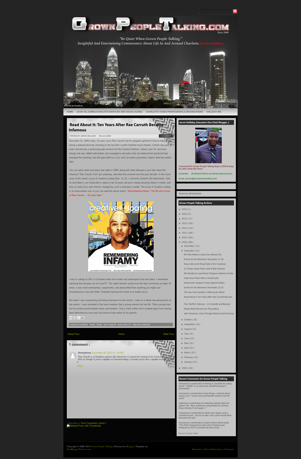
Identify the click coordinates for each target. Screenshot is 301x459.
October (188, 319)
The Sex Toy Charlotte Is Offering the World (204, 292)
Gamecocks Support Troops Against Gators (204, 283)
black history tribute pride (217, 423)
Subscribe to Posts (201, 449)
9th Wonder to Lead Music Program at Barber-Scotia (208, 273)
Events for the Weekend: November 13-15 (203, 287)
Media (100, 324)
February (188, 357)
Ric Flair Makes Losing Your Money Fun (203, 254)
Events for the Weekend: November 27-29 (203, 259)
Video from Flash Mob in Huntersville (201, 278)
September (189, 324)
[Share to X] (78, 318)
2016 (184, 209)
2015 (184, 214)
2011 (184, 233)
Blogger (130, 446)
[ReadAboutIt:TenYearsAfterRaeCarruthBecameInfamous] (116, 127)
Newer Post (73, 334)
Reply (80, 366)
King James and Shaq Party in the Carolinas (205, 264)
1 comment (166, 136)
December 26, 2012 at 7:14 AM (108, 352)
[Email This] (70, 318)
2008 (184, 368)
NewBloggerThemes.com (79, 449)
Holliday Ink (214, 112)
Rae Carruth (110, 324)
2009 (184, 242)
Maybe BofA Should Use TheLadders (201, 309)
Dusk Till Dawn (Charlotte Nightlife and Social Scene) (109, 112)
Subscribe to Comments (222, 449)
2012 (184, 228)
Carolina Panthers (79, 324)
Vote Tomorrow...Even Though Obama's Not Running (209, 313)
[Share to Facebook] (82, 318)
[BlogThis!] (74, 318)
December (189, 246)
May (186, 343)
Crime (93, 324)
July (186, 334)
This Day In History (141, 324)
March (187, 352)
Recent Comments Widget (188, 433)
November (189, 251)
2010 (184, 237)
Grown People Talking (102, 446)
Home (70, 112)
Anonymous (184, 383)
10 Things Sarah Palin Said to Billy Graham (204, 269)
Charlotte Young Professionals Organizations (174, 112)
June (187, 338)
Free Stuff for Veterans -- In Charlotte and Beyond (207, 304)
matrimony (184, 403)
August (187, 329)
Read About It (124, 324)
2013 (184, 223)
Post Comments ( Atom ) (93, 423)
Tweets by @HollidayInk (190, 193)
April (186, 348)
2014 (184, 218)
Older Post (168, 334)
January (188, 362)
